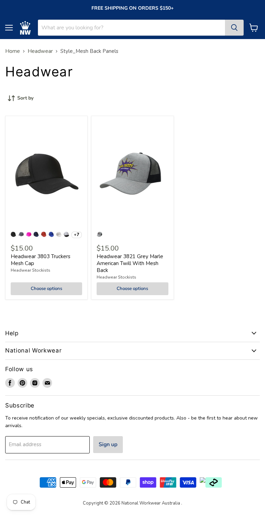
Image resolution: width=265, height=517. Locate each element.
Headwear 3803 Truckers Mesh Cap (40, 260)
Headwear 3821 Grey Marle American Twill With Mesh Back (130, 263)
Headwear (40, 51)
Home (12, 51)
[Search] (234, 28)
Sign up (108, 444)
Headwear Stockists (30, 270)
